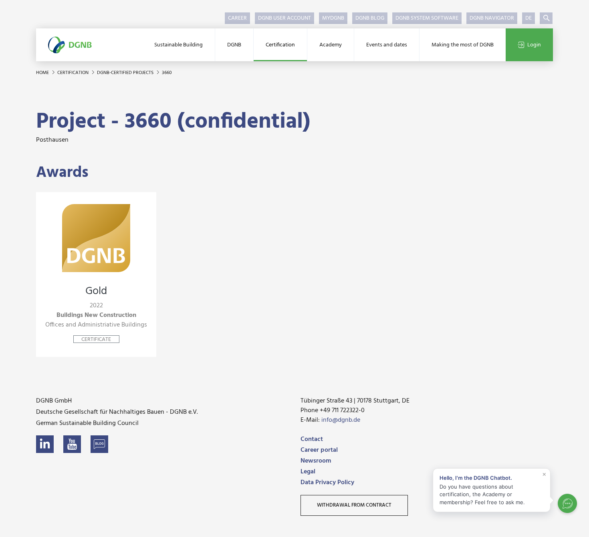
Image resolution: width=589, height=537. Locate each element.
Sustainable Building (178, 45)
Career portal (319, 450)
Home (43, 73)
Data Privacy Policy (327, 482)
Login (534, 45)
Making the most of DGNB (463, 45)
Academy (330, 45)
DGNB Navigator (492, 18)
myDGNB (333, 18)
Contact (312, 439)
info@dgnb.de (340, 420)
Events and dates (386, 45)
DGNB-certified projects (126, 73)
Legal (308, 472)
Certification (280, 45)
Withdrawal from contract (354, 505)
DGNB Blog (369, 18)
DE (528, 18)
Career (237, 18)
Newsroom (316, 461)
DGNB (234, 45)
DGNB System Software (426, 18)
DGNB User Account (284, 18)
